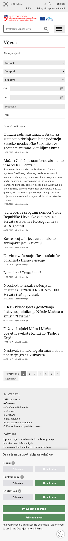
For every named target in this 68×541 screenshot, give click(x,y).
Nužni (7, 463)
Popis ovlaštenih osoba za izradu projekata (27, 447)
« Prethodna (12, 373)
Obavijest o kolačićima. (29, 528)
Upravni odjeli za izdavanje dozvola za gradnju (29, 439)
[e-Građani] (18, 4)
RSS (28, 8)
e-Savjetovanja (11, 418)
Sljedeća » (11, 378)
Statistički (10, 491)
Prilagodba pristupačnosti (51, 8)
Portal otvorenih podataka (17, 422)
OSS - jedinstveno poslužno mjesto (22, 426)
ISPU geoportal (11, 399)
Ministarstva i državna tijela (18, 443)
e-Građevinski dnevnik (15, 407)
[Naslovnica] (20, 20)
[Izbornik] (59, 29)
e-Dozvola (9, 403)
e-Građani (9, 414)
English (61, 3)
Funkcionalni (11, 477)
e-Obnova (8, 411)
